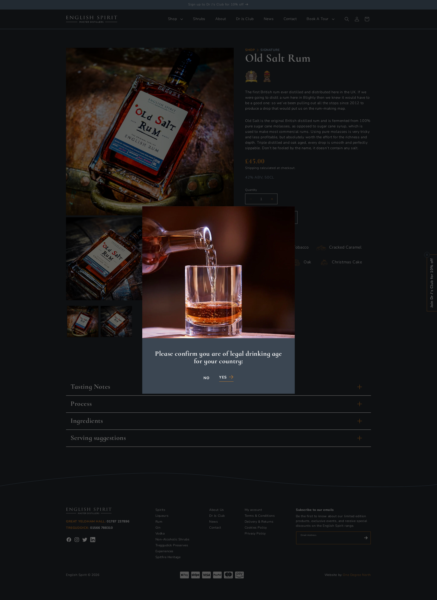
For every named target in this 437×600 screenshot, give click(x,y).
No (206, 378)
